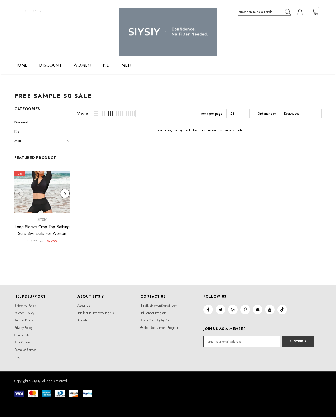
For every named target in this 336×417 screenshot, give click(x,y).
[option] (42, 209)
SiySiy (42, 219)
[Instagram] (233, 309)
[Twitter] (220, 309)
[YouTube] (270, 309)
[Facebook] (208, 309)
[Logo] (168, 32)
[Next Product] (65, 193)
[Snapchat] (257, 309)
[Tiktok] (282, 309)
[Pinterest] (245, 309)
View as (83, 113)
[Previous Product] (19, 193)
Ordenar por (267, 113)
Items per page (211, 113)
